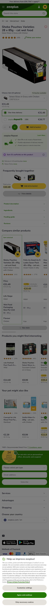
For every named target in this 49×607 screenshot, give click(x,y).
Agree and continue (24, 595)
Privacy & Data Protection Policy (18, 582)
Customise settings (24, 588)
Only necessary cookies (24, 602)
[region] (24, 581)
